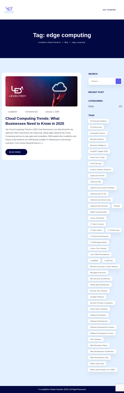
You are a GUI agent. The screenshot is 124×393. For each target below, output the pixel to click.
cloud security (95, 163)
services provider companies (101, 303)
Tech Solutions (95, 339)
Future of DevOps (97, 218)
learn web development (99, 254)
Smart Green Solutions (99, 309)
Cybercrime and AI (97, 176)
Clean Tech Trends (97, 157)
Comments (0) (31, 112)
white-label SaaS (97, 364)
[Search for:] (105, 81)
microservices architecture (100, 279)
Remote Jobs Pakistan (98, 291)
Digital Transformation (98, 212)
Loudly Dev (108, 260)
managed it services (98, 273)
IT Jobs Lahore (96, 230)
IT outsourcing (113, 230)
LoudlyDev (94, 260)
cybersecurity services (99, 206)
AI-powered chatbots (98, 121)
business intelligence (98, 145)
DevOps (117, 206)
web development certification (102, 351)
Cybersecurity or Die (98, 194)
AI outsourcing (96, 127)
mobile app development (99, 285)
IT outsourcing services (99, 236)
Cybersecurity (95, 182)
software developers (98, 315)
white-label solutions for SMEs (102, 370)
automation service (97, 133)
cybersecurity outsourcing (100, 200)
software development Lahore (102, 333)
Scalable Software (97, 297)
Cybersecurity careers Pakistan (102, 188)
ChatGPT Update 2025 (99, 151)
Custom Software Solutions (100, 169)
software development (99, 321)
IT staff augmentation (98, 242)
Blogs (91, 106)
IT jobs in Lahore (97, 224)
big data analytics (97, 139)
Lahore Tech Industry (98, 248)
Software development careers (102, 327)
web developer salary (98, 345)
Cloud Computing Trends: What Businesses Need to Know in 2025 (34, 121)
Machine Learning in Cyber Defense (104, 266)
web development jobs (99, 357)
